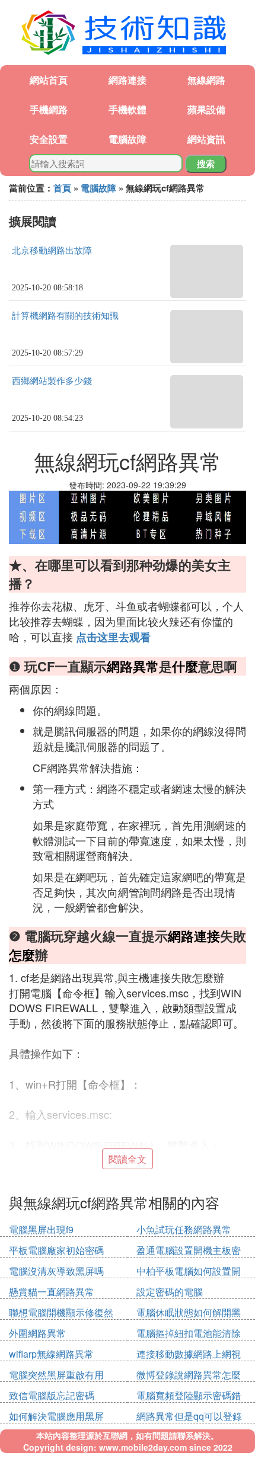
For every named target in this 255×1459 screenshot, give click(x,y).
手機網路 (49, 109)
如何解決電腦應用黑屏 (56, 1416)
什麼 (185, 666)
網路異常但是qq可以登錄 (189, 1416)
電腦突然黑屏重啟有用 (56, 1374)
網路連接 (127, 80)
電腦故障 (127, 139)
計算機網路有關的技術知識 (65, 316)
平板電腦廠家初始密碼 (56, 1250)
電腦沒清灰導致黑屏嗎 (56, 1271)
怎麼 (22, 954)
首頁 (62, 187)
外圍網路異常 (37, 1333)
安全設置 (49, 139)
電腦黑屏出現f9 (41, 1229)
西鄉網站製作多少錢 (52, 381)
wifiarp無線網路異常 (51, 1354)
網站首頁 (49, 80)
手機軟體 (127, 109)
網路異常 (133, 666)
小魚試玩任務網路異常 (183, 1229)
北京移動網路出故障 (52, 250)
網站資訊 (206, 139)
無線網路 (206, 80)
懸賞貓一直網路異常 (51, 1291)
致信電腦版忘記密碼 (51, 1395)
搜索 (206, 163)
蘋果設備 (206, 109)
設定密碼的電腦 (169, 1291)
